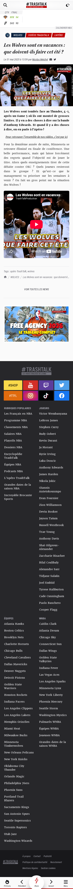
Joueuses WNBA (49, 735)
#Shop (13, 385)
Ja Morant (46, 447)
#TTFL (13, 396)
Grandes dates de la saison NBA (17, 486)
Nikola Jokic (47, 481)
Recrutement (56, 862)
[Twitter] (54, 59)
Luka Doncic (47, 460)
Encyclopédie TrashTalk (13, 455)
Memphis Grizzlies (16, 722)
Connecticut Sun (50, 644)
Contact (37, 856)
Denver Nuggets (15, 671)
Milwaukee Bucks (15, 735)
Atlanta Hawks (14, 624)
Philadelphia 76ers (16, 783)
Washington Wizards (18, 840)
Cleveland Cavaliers (17, 657)
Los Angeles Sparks (52, 681)
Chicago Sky (47, 637)
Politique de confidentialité (34, 862)
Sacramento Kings (16, 807)
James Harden (48, 474)
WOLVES (14, 277)
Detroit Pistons (14, 677)
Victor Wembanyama (53, 413)
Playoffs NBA (13, 440)
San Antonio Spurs (17, 814)
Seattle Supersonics (17, 820)
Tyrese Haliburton (51, 589)
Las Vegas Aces (49, 674)
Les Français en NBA (18, 413)
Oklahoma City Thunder (14, 767)
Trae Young (47, 532)
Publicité (48, 856)
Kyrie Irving (47, 454)
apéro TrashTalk (18, 271)
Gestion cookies (48, 868)
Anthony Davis (49, 538)
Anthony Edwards (51, 467)
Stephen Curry (49, 427)
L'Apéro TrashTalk (17, 478)
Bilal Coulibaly (49, 562)
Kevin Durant (48, 440)
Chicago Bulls (13, 650)
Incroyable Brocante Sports (18, 497)
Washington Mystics (53, 715)
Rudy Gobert (47, 434)
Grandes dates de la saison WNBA (52, 743)
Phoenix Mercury (50, 701)
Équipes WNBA (49, 728)
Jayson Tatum (48, 518)
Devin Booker (48, 511)
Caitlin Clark (48, 624)
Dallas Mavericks (15, 664)
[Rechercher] (5, 5)
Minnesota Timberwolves (13, 743)
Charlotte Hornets (16, 644)
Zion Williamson (50, 505)
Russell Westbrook (51, 525)
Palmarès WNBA (50, 722)
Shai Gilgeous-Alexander (49, 547)
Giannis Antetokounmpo (50, 489)
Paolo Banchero (50, 603)
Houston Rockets (15, 695)
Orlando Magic (14, 776)
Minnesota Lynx (50, 688)
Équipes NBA (12, 464)
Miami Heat (12, 728)
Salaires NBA (13, 434)
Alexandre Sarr (49, 569)
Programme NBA (15, 420)
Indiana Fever (48, 668)
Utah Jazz (10, 834)
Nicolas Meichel (40, 59)
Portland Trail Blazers (14, 798)
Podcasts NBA (13, 471)
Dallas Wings (48, 650)
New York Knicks (15, 759)
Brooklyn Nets (14, 637)
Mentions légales (30, 868)
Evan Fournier (48, 498)
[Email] (50, 59)
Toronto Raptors (15, 827)
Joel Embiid (46, 582)
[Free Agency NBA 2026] (36, 324)
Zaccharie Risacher (52, 555)
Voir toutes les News (36, 289)
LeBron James (48, 420)
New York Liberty (51, 695)
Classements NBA (16, 427)
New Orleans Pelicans (19, 752)
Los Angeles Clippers (18, 708)
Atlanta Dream (49, 630)
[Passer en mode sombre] (67, 5)
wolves (31, 271)
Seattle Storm (48, 708)
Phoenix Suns (13, 790)
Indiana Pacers (14, 701)
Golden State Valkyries (48, 659)
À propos (26, 856)
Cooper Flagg (48, 609)
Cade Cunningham (51, 596)
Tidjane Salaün (49, 576)
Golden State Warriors (13, 686)
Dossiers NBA (13, 447)
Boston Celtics (14, 630)
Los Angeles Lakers (17, 715)
